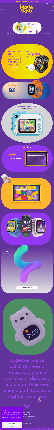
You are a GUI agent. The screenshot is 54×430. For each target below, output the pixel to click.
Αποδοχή (12, 426)
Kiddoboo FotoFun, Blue (27, 106)
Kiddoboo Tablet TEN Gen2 (15, 155)
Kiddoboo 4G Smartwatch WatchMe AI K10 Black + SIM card (15, 58)
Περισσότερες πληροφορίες (7, 420)
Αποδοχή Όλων (12, 423)
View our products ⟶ (27, 287)
